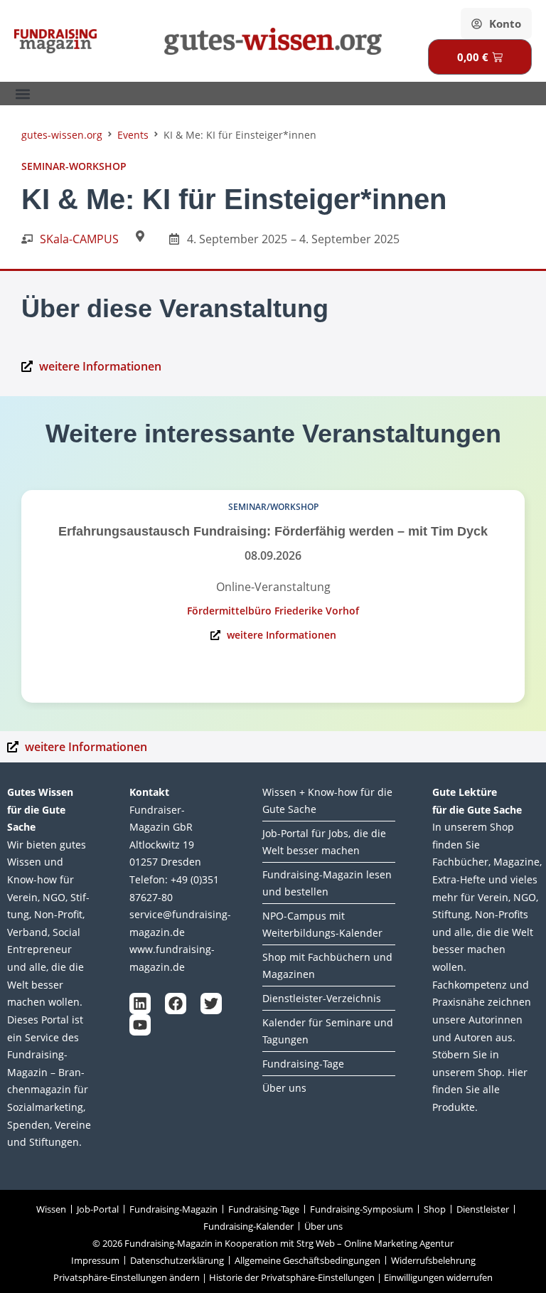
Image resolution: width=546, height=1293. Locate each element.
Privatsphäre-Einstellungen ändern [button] (126, 1277)
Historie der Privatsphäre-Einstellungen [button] (292, 1277)
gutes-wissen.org (61, 135)
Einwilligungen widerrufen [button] (438, 1277)
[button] (22, 93)
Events (133, 135)
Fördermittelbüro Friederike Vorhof (273, 610)
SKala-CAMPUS (79, 239)
